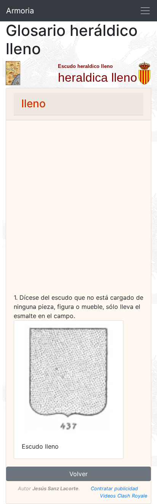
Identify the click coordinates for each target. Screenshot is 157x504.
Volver (78, 474)
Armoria (20, 10)
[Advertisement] (78, 210)
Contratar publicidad (114, 488)
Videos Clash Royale (123, 496)
